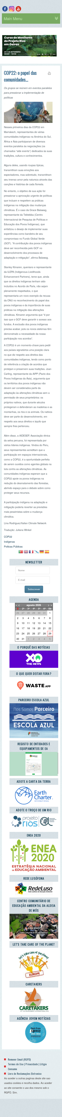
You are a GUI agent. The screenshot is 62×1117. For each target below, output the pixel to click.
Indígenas (9, 541)
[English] (26, 553)
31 (23, 638)
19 (33, 628)
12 (33, 623)
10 (23, 623)
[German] (41, 553)
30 (17, 638)
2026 (38, 605)
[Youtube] (18, 9)
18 (28, 628)
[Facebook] (5, 9)
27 (39, 633)
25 (28, 633)
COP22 (8, 536)
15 (50, 623)
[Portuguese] (20, 553)
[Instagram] (12, 9)
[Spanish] (47, 553)
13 (39, 623)
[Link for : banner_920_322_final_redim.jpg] (29, 45)
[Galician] (36, 553)
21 (44, 628)
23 (17, 633)
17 (23, 628)
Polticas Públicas (13, 546)
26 (33, 633)
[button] (45, 46)
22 (50, 628)
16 (17, 628)
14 (44, 623)
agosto (31, 605)
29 (50, 633)
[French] (31, 553)
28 (44, 633)
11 (28, 623)
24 (23, 633)
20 (39, 628)
